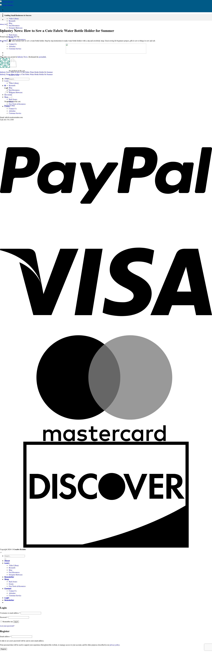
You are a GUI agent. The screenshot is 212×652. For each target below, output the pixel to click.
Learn (6, 81)
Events (11, 101)
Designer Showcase (15, 28)
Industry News (4, 24)
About (7, 14)
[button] (6, 53)
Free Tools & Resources (17, 39)
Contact (7, 106)
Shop (6, 579)
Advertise (12, 46)
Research (12, 21)
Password (4, 617)
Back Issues (13, 35)
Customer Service (15, 48)
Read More (4, 41)
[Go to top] (1, 552)
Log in (16, 622)
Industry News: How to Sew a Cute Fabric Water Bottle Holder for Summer (26, 72)
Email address (5, 636)
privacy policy (115, 645)
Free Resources (14, 25)
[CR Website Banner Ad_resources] (106, 53)
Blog (10, 23)
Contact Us (13, 44)
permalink (42, 57)
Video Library (14, 18)
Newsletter (9, 577)
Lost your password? (7, 626)
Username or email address (10, 613)
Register (3, 649)
